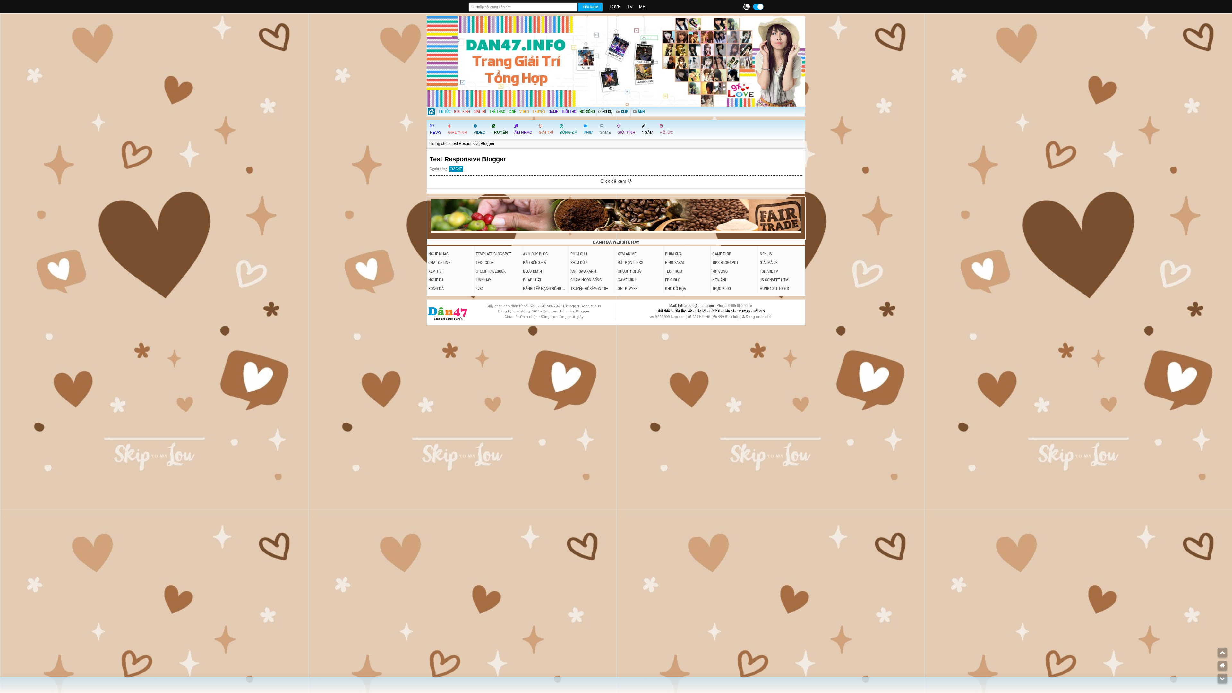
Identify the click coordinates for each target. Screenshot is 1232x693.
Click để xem (614, 181)
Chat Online (439, 262)
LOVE (615, 6)
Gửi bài (715, 311)
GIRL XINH (462, 111)
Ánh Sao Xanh (583, 271)
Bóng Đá (436, 288)
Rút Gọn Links (630, 262)
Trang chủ (439, 143)
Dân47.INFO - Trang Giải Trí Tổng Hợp (446, 6)
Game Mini (627, 280)
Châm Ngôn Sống (586, 280)
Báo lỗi (701, 311)
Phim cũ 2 (578, 262)
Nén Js (766, 254)
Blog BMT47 (533, 271)
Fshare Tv (769, 271)
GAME (553, 111)
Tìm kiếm (590, 7)
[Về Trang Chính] (1222, 666)
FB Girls (672, 280)
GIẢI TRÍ (480, 111)
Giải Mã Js (769, 262)
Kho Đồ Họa (675, 288)
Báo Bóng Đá (534, 262)
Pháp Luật (532, 280)
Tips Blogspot (725, 262)
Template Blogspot (493, 254)
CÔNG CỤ (605, 111)
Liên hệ (729, 311)
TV (630, 6)
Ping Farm (674, 262)
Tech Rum (673, 271)
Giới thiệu (664, 311)
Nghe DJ (435, 280)
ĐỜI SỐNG (587, 111)
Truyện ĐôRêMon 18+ (589, 288)
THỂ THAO (497, 111)
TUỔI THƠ (568, 111)
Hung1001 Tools (774, 288)
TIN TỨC (444, 111)
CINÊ (512, 111)
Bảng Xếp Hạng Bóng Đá (545, 288)
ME (642, 6)
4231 (479, 288)
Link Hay (483, 280)
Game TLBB (721, 254)
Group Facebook (491, 271)
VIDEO (524, 111)
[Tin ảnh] (645, 109)
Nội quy (759, 311)
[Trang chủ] (431, 112)
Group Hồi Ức (630, 271)
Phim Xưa (673, 254)
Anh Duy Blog (535, 254)
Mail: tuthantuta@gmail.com (692, 305)
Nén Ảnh (720, 280)
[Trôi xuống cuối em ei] (1222, 678)
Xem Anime (627, 254)
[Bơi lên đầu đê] (1222, 652)
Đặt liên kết (684, 311)
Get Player (627, 288)
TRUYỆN (539, 111)
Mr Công (720, 271)
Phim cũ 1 (578, 254)
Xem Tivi (435, 271)
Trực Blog (721, 288)
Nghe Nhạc (438, 254)
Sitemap (744, 311)
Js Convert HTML (775, 280)
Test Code (484, 262)
